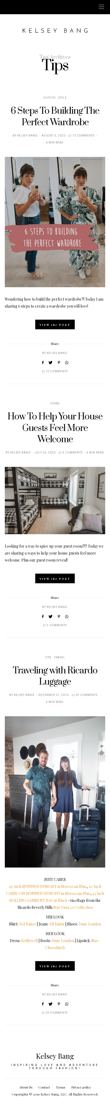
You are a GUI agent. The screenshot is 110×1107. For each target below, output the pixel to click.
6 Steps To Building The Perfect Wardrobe (55, 116)
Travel (59, 657)
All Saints (56, 924)
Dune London (89, 924)
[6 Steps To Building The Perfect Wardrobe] (55, 222)
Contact (44, 1087)
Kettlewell (29, 940)
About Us (26, 1087)
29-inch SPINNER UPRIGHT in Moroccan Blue (48, 886)
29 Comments (86, 695)
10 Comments (83, 136)
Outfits (49, 98)
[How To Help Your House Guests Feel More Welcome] (55, 500)
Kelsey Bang (27, 136)
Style (62, 98)
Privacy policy (81, 1087)
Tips (48, 657)
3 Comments (72, 453)
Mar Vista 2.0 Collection (73, 907)
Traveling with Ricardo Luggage (55, 676)
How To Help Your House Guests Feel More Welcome (55, 428)
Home (55, 403)
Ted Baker (27, 924)
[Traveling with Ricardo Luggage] (55, 792)
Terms (60, 1087)
